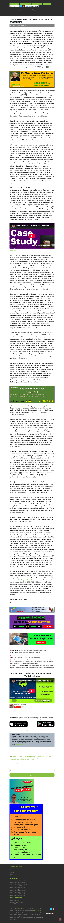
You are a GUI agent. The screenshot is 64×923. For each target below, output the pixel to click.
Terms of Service (20, 744)
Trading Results (19, 9)
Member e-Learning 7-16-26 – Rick (18, 880)
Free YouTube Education (16, 730)
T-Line (27, 759)
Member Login (14, 4)
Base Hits (29, 756)
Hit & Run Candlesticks (21, 908)
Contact (11, 874)
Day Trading (45, 756)
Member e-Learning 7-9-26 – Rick (18, 887)
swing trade (23, 759)
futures (11, 758)
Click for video (13, 250)
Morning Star (21, 758)
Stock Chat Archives (14, 903)
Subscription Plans (27, 730)
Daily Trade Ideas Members (16, 902)
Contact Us (47, 4)
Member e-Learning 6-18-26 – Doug (18, 893)
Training (39, 9)
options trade (32, 758)
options (26, 758)
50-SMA (25, 756)
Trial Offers (33, 12)
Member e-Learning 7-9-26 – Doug (18, 889)
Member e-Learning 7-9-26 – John (18, 885)
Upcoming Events (25, 4)
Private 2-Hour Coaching (39, 730)
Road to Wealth (16, 759)
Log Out (11, 875)
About (11, 871)
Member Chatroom (14, 900)
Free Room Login (37, 4)
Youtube (23, 6)
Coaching (12, 872)
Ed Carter (23, 25)
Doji (50, 756)
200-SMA (20, 756)
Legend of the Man (27, 580)
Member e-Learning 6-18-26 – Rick (18, 890)
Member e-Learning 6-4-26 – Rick (18, 895)
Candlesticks (39, 756)
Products (25, 12)
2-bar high (14, 756)
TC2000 (32, 759)
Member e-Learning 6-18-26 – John (18, 892)
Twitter (21, 6)
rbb (37, 758)
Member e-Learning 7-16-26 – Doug (18, 884)
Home (12, 9)
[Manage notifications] (60, 919)
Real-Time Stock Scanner (44, 758)
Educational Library (30, 9)
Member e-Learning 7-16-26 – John (18, 882)
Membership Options (16, 12)
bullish (33, 756)
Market (15, 758)
